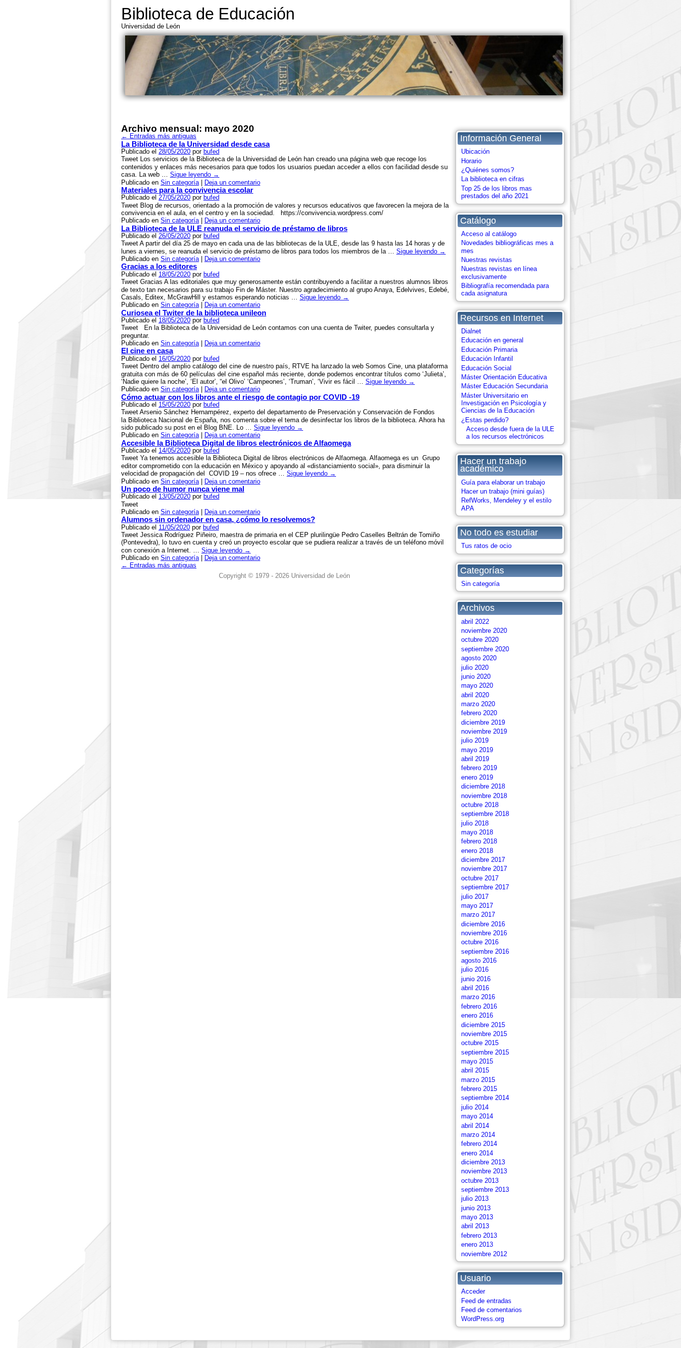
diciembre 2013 (483, 1162)
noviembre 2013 (484, 1171)
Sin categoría (480, 583)
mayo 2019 (477, 750)
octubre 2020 (480, 639)
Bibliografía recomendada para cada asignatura (505, 289)
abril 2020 (475, 695)
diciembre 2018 (483, 786)
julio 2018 (475, 823)
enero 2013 (477, 1244)
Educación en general (492, 340)
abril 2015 (475, 1070)
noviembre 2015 (484, 1034)
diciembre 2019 (483, 722)
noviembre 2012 (484, 1254)
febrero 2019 (479, 768)
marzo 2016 (478, 997)
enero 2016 (477, 1015)
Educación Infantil (487, 358)
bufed (211, 151)
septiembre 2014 (485, 1097)
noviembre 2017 (484, 868)
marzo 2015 (478, 1079)
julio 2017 (475, 896)
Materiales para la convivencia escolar (187, 190)
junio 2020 (476, 676)
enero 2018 (477, 850)
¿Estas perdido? (485, 420)
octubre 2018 (480, 805)
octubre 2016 (480, 942)
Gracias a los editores (159, 266)
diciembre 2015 (483, 1025)
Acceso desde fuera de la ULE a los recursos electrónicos (510, 432)
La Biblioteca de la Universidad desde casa (195, 144)
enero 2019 (477, 777)
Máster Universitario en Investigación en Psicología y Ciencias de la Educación (503, 403)
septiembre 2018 (485, 813)
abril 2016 (475, 988)
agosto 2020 (479, 658)
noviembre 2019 (484, 731)
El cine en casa (147, 350)
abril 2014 (475, 1125)
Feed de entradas (486, 1301)
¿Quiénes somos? (487, 170)
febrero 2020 (479, 713)
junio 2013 (476, 1208)
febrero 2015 (479, 1088)
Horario (471, 161)
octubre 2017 (480, 878)
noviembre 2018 (484, 796)
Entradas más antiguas (158, 136)
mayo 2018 (477, 832)
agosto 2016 (479, 960)
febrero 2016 (479, 1006)
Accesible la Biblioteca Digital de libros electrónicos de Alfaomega (236, 443)
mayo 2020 (477, 685)
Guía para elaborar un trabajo (503, 482)
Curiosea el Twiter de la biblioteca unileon (193, 312)
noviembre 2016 (484, 933)
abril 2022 (475, 621)
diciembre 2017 (483, 859)
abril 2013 (475, 1226)
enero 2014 (477, 1153)
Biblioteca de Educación (208, 13)
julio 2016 (475, 969)
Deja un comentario (232, 182)
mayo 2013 (477, 1217)
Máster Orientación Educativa (504, 377)
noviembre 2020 (484, 630)
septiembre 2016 (485, 951)
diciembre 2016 (483, 924)
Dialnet (471, 331)
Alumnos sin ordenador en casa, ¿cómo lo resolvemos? (218, 519)
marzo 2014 (478, 1134)
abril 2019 (475, 759)
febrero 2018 (479, 841)
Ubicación (475, 151)
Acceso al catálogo (488, 234)
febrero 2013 (479, 1235)
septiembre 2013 (485, 1189)
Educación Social (486, 368)
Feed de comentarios (491, 1310)
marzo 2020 (478, 704)
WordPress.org (482, 1319)
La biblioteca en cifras (492, 179)
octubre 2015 (480, 1043)
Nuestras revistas (486, 260)
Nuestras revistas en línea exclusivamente (499, 272)
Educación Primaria (489, 349)
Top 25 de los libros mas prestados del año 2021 (496, 192)
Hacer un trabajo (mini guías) (502, 491)
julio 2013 (475, 1198)
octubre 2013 (480, 1180)
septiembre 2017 (485, 887)
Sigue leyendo (194, 174)
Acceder (473, 1291)
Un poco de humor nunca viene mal (182, 489)
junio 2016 (476, 979)
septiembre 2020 (485, 649)
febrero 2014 (479, 1143)
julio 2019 (475, 740)
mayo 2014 (477, 1116)
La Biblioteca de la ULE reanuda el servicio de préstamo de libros (234, 228)
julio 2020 (475, 667)
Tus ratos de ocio (486, 545)
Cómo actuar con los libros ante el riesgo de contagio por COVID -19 (240, 397)
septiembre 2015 (485, 1052)
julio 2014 (475, 1107)
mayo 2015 (477, 1061)
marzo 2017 (478, 914)
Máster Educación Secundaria (504, 386)
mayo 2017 (477, 905)
